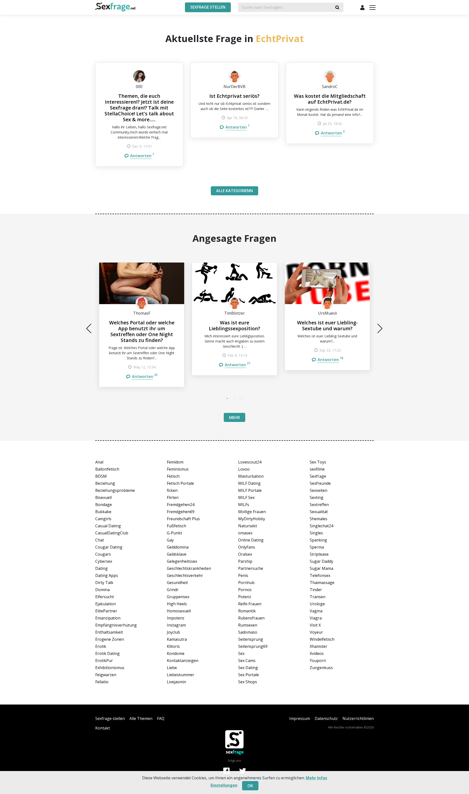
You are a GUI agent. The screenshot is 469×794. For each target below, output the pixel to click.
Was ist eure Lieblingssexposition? (234, 325)
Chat (99, 540)
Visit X (315, 625)
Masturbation (251, 476)
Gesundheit (177, 582)
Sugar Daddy (321, 561)
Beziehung (105, 483)
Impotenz (175, 618)
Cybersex (103, 561)
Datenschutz (326, 718)
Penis (243, 575)
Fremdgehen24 (180, 504)
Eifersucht (104, 596)
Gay (170, 540)
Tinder (316, 589)
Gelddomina (178, 547)
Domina (102, 589)
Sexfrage (318, 476)
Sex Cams (247, 660)
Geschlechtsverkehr (185, 575)
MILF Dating (249, 483)
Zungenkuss (321, 667)
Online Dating (251, 540)
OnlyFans (246, 547)
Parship (245, 561)
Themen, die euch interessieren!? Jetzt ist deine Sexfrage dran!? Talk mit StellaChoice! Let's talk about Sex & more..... (139, 108)
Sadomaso (247, 632)
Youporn (318, 660)
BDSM (101, 476)
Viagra (316, 618)
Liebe (172, 667)
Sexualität (319, 511)
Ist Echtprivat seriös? (234, 96)
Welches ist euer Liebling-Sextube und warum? (327, 325)
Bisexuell (103, 497)
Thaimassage (322, 582)
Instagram (176, 625)
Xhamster (318, 646)
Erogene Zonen (109, 639)
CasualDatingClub (111, 533)
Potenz (244, 596)
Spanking (318, 540)
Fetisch (173, 476)
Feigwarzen (105, 674)
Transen (317, 596)
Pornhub (246, 582)
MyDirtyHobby (251, 518)
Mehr (234, 417)
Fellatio (101, 681)
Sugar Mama (321, 568)
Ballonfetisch (107, 469)
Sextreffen (319, 504)
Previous (89, 328)
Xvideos (317, 653)
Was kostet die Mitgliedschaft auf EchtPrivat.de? (330, 99)
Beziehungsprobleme (115, 490)
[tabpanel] (141, 324)
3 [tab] (241, 398)
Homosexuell (179, 611)
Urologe (317, 604)
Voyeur (316, 632)
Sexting (316, 497)
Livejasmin (176, 681)
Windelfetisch (322, 639)
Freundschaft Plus (183, 518)
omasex (245, 533)
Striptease (319, 554)
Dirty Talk (104, 582)
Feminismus (178, 469)
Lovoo (244, 469)
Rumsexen (247, 625)
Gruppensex (178, 596)
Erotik (100, 646)
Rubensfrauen (251, 618)
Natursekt (247, 526)
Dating (101, 568)
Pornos (245, 589)
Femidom (175, 462)
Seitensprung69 (252, 646)
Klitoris (173, 646)
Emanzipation (107, 618)
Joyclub (173, 632)
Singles (316, 533)
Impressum (299, 718)
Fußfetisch (176, 526)
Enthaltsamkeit (109, 632)
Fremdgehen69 (180, 511)
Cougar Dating (108, 547)
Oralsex (245, 554)
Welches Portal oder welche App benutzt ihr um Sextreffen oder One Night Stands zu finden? (141, 331)
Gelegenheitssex (182, 561)
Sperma (317, 547)
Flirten (173, 497)
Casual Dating (108, 526)
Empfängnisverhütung (116, 625)
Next (380, 328)
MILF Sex (246, 497)
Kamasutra (177, 639)
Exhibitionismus (109, 667)
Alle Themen (140, 718)
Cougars (103, 554)
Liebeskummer (180, 674)
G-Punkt (174, 533)
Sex (241, 653)
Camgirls (103, 518)
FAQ (160, 718)
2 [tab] (234, 398)
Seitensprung (250, 639)
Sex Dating (248, 667)
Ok (250, 785)
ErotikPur (104, 660)
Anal (99, 462)
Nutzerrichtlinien (358, 718)
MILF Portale (250, 490)
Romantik (247, 611)
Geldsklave (176, 554)
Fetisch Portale (180, 483)
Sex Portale (248, 674)
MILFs (243, 504)
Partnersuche (250, 568)
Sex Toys (318, 462)
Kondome (175, 653)
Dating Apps (106, 575)
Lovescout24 (249, 462)
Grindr (173, 589)
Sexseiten (318, 490)
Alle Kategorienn (234, 190)
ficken (172, 490)
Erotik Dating (107, 653)
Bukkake (103, 511)
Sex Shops (247, 681)
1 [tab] (227, 398)
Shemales (318, 518)
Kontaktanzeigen (182, 660)
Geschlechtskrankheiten (189, 568)
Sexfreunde (320, 483)
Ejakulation (105, 604)
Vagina (316, 611)
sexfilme (317, 469)
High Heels (177, 604)
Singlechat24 (321, 526)
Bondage (103, 504)
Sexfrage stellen (110, 718)
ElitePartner (106, 611)
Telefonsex (320, 575)
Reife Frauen (249, 604)
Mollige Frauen (252, 511)
